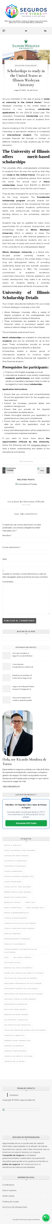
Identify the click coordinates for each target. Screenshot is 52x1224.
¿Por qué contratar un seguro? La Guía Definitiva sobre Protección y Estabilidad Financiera (22, 654)
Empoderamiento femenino (17, 939)
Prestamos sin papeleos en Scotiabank (23, 994)
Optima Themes (33, 1219)
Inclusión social (12, 962)
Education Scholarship (26, 65)
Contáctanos (8, 1185)
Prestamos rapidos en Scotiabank (21, 988)
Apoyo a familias (12, 845)
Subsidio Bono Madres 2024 (17, 1040)
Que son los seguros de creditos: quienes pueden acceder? (22, 699)
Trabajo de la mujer (14, 1061)
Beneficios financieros (15, 897)
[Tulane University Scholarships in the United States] (7, 470)
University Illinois (39, 445)
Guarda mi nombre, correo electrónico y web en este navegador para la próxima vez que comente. (25, 575)
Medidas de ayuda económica (18, 968)
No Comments (26, 461)
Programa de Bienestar (15, 1004)
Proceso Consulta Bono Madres (20, 999)
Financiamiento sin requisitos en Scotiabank (20, 951)
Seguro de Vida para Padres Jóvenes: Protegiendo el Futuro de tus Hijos (23, 688)
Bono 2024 (30, 902)
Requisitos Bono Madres (16, 1014)
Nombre (7, 535)
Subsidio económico (14, 1046)
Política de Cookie (10, 1201)
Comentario (7, 582)
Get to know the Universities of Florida (26, 501)
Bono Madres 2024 (35, 907)
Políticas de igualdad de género (20, 978)
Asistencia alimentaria (15, 861)
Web (4, 559)
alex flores (34, 90)
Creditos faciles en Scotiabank (20, 923)
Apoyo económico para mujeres (19, 850)
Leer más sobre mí (11, 786)
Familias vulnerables (15, 944)
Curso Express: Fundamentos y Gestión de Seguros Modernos (22, 666)
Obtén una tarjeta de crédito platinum (23, 973)
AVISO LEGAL (8, 1196)
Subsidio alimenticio (14, 1035)
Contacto (13, 1094)
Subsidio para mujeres (15, 1051)
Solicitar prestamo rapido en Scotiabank (25, 1030)
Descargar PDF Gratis (26, 823)
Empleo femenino (12, 933)
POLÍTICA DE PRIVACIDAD (14, 1207)
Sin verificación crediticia (17, 1025)
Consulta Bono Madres (15, 918)
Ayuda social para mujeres (17, 887)
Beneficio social (12, 902)
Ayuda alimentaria (13, 871)
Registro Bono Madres (15, 1009)
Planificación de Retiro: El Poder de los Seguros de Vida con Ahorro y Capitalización (22, 677)
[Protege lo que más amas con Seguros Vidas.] (26, 12)
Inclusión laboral (22, 957)
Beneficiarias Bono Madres (17, 892)
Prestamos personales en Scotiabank (23, 983)
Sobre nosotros (9, 1190)
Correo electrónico (11, 547)
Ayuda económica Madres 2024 (18, 876)
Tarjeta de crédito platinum (18, 1056)
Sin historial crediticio (16, 1020)
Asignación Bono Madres (16, 855)
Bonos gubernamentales (16, 913)
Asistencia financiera (15, 866)
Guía (6, 957)
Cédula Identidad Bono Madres (19, 928)
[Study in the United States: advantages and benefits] (44, 470)
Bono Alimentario (13, 907)
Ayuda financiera (12, 881)
